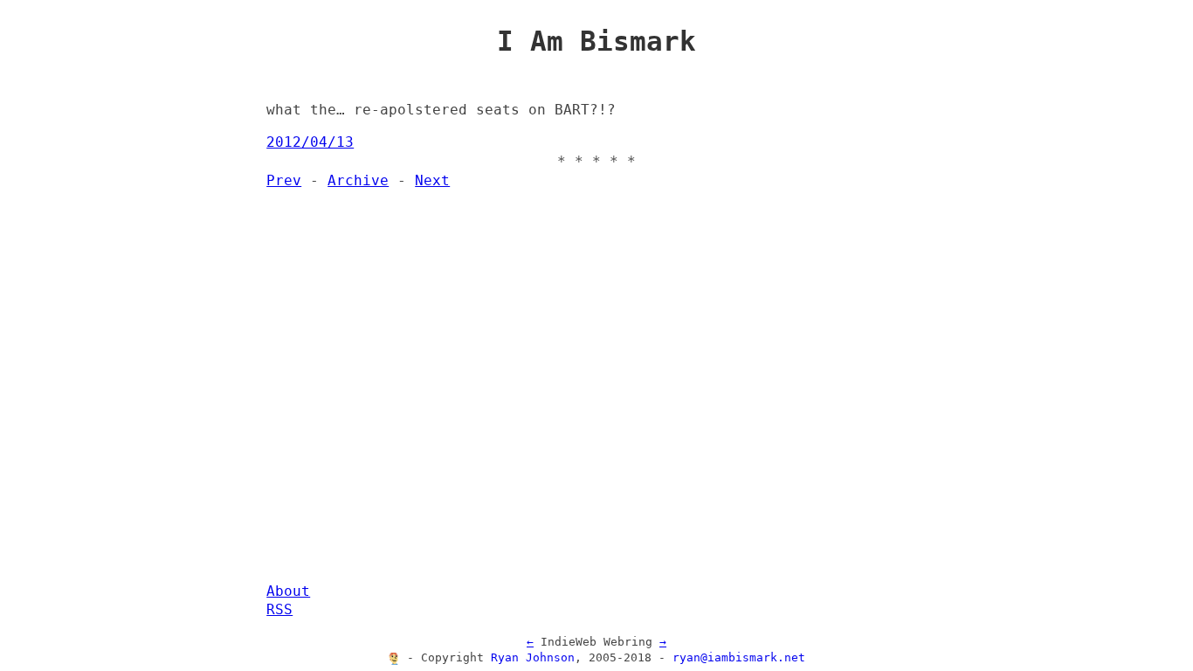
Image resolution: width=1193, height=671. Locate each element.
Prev (283, 181)
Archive (358, 181)
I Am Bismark (596, 41)
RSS (279, 610)
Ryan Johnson (533, 657)
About (288, 591)
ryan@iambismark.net (738, 657)
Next (432, 181)
